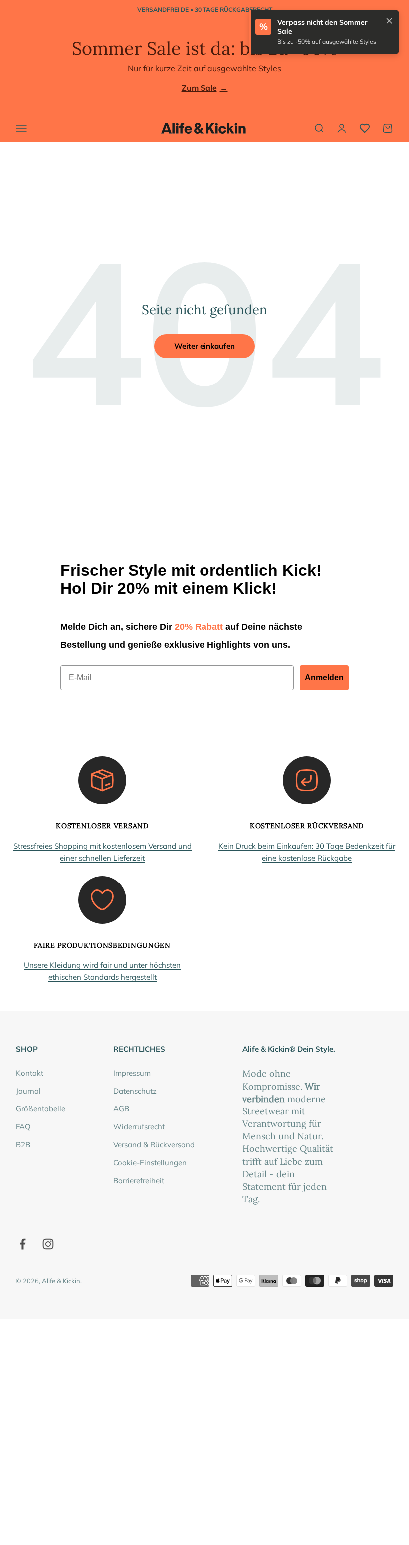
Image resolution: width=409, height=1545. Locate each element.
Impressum (132, 1073)
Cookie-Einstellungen (150, 1162)
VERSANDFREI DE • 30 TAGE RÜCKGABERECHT (204, 9)
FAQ (23, 1126)
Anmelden (324, 677)
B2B (23, 1144)
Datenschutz (135, 1091)
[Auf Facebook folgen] (22, 1244)
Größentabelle (40, 1108)
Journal (28, 1091)
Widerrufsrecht (139, 1126)
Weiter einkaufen (204, 346)
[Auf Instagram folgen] (48, 1244)
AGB (121, 1108)
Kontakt (29, 1073)
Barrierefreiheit (138, 1180)
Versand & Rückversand (154, 1144)
